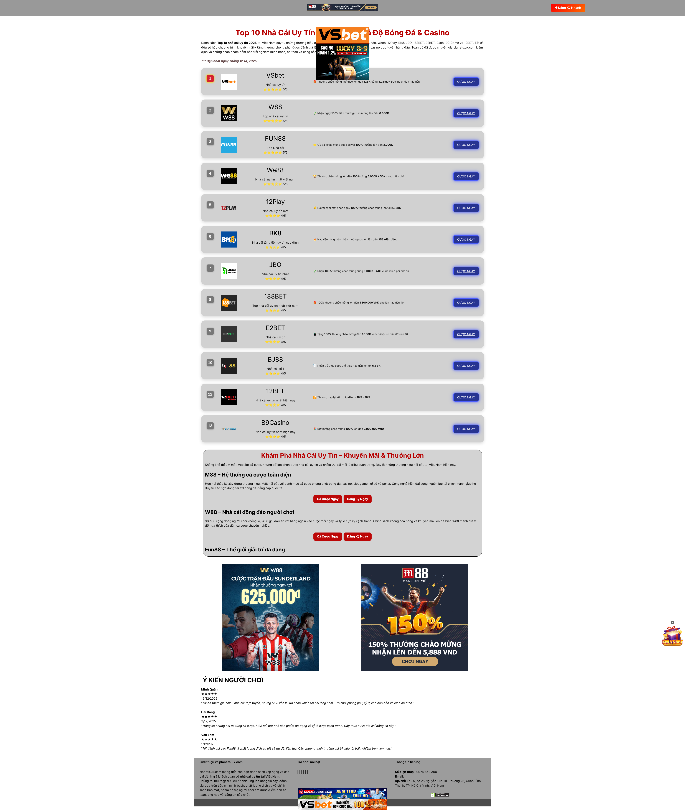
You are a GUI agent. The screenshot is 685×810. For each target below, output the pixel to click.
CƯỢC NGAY (466, 81)
